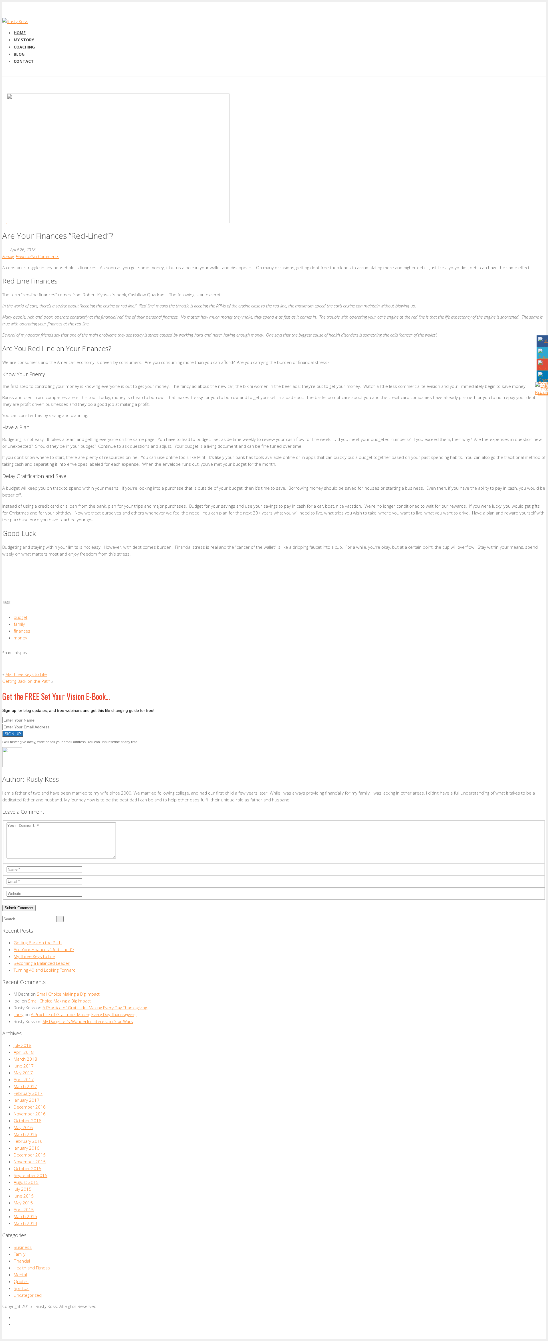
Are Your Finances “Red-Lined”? (44, 949)
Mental (20, 1274)
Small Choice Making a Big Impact (68, 994)
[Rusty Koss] (15, 21)
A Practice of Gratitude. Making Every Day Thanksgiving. (95, 1007)
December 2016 (30, 1107)
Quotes (21, 1281)
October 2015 (27, 1168)
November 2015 (30, 1161)
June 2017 (24, 1066)
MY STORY (24, 39)
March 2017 (25, 1086)
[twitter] (15, 1324)
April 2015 (24, 1209)
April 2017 (24, 1079)
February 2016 (28, 1141)
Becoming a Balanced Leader (42, 963)
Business (23, 1247)
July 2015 (22, 1189)
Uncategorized (28, 1295)
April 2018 (24, 1052)
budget (20, 617)
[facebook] (15, 1317)
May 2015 (23, 1203)
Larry (18, 1014)
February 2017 (28, 1093)
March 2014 (25, 1223)
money (20, 638)
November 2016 (30, 1114)
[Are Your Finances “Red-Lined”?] (115, 221)
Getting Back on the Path (26, 681)
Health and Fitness (32, 1268)
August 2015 (26, 1182)
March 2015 (25, 1216)
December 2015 (30, 1155)
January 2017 (26, 1100)
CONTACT (24, 61)
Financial (23, 256)
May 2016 (23, 1127)
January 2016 (26, 1148)
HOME (20, 32)
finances (22, 631)
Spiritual (21, 1288)
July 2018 (22, 1045)
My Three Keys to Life (26, 674)
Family (8, 256)
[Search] (60, 919)
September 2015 (30, 1175)
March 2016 (25, 1134)
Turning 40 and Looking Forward (45, 970)
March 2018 (25, 1059)
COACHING (24, 47)
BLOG (19, 54)
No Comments (45, 256)
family (19, 624)
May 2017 (23, 1072)
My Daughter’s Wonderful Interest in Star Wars (88, 1021)
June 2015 (24, 1196)
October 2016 (27, 1120)
